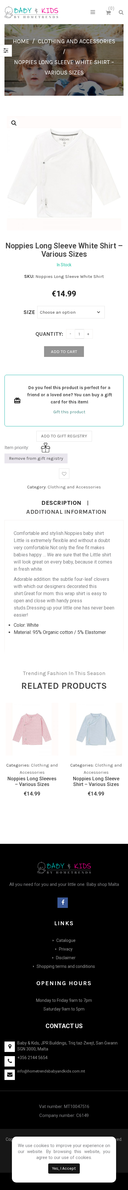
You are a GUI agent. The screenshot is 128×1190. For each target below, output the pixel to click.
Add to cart (64, 351)
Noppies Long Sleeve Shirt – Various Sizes (96, 781)
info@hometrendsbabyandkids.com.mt (51, 1071)
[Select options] (30, 758)
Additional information (66, 512)
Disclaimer (66, 957)
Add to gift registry (64, 436)
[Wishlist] (42, 759)
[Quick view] (54, 758)
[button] (14, 123)
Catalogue (66, 940)
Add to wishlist (64, 473)
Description (61, 503)
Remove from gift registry (36, 458)
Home (21, 41)
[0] (109, 13)
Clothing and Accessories (76, 41)
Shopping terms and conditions (66, 966)
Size (29, 312)
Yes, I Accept (64, 1168)
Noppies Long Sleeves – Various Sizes (32, 781)
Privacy (66, 949)
